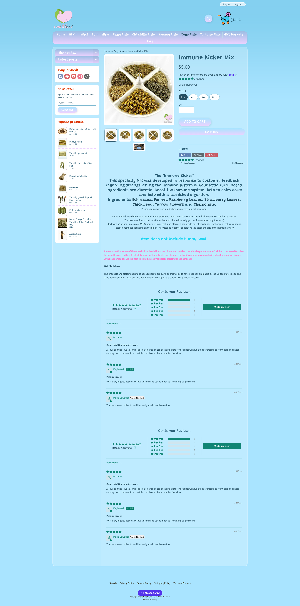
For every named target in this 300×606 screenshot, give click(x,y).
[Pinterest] (67, 76)
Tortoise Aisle (210, 34)
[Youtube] (73, 76)
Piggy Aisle (121, 34)
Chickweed (142, 205)
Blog (150, 40)
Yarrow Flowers (169, 205)
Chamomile (204, 205)
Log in (226, 4)
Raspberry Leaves (185, 200)
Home (61, 34)
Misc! (84, 34)
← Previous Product (187, 163)
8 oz (205, 98)
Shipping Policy (162, 583)
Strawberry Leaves (222, 200)
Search (113, 583)
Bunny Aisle (100, 34)
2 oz (184, 98)
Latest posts (78, 60)
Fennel (160, 200)
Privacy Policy (127, 583)
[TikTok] (87, 76)
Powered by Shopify (150, 599)
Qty (180, 104)
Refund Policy (144, 583)
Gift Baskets (233, 34)
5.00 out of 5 (134, 305)
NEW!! (73, 34)
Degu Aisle (189, 34)
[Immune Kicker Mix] (111, 135)
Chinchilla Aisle (143, 34)
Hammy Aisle (168, 34)
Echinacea (142, 200)
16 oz (216, 98)
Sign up (238, 4)
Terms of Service (182, 583)
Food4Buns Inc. (149, 597)
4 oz (194, 98)
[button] (186, 78)
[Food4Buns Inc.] (63, 18)
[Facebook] (60, 76)
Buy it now (211, 132)
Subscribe (67, 110)
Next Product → (238, 163)
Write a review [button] (222, 307)
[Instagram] (80, 76)
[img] (113, 332)
